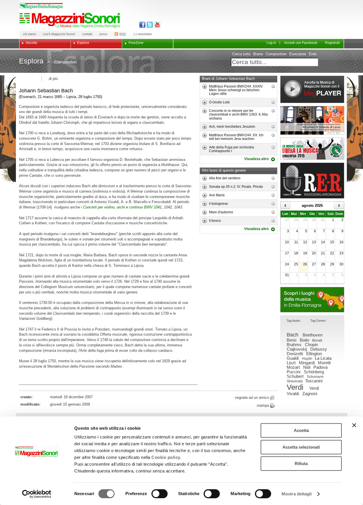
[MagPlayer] (312, 89)
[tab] (293, 321)
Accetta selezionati (301, 447)
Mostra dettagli (297, 493)
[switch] (159, 493)
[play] (205, 86)
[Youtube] (156, 25)
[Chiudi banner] (354, 425)
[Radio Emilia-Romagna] (312, 180)
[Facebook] (142, 25)
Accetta (301, 430)
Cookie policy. (166, 457)
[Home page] (71, 20)
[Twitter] (149, 25)
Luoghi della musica (312, 299)
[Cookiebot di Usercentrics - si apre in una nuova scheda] (37, 494)
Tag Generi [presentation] (318, 320)
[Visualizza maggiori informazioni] (273, 86)
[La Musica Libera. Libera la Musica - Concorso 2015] (312, 148)
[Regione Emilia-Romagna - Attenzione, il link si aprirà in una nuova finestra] (41, 6)
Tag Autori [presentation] (293, 320)
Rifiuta (301, 463)
